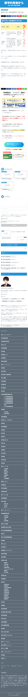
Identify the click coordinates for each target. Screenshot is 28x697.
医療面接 (14, 426)
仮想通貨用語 (14, 625)
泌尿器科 (15, 468)
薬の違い (14, 575)
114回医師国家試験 (15, 406)
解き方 (14, 446)
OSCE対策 (14, 523)
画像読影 (14, 416)
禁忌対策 (14, 491)
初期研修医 (14, 338)
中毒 (14, 443)
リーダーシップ (14, 510)
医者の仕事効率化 (14, 374)
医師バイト (14, 354)
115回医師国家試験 (15, 396)
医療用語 (14, 615)
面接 (14, 456)
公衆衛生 (15, 517)
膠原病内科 (15, 597)
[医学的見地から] (14, 6)
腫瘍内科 (15, 598)
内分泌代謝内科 (15, 587)
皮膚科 (15, 473)
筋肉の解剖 (15, 413)
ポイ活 (14, 344)
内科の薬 (15, 564)
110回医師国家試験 (15, 403)
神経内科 (15, 595)
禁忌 (14, 423)
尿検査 (14, 381)
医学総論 (15, 520)
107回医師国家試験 (14, 537)
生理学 (14, 371)
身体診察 (14, 361)
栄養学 (14, 547)
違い (14, 533)
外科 (14, 602)
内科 (14, 582)
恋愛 (14, 351)
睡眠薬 (15, 562)
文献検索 (14, 488)
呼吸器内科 (15, 584)
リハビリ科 (14, 494)
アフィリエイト (14, 641)
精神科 (15, 470)
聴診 (14, 605)
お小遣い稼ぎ (14, 631)
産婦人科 (15, 503)
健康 (14, 367)
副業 (14, 638)
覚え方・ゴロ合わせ (14, 420)
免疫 (14, 391)
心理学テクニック (14, 645)
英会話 (14, 459)
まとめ (14, 543)
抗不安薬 (15, 572)
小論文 (14, 453)
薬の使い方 (14, 439)
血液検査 (14, 608)
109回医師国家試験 (14, 530)
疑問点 (14, 484)
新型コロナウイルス (14, 550)
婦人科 (15, 507)
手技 (14, 433)
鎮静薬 (15, 570)
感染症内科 (15, 594)
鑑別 (14, 540)
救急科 (14, 387)
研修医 (14, 557)
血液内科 (15, 589)
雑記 (14, 655)
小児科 (15, 505)
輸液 (14, 430)
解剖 (14, 409)
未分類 (14, 618)
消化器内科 (15, 592)
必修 (15, 519)
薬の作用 (14, 560)
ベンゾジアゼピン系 (15, 569)
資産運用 (14, 348)
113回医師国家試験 (15, 398)
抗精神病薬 (15, 567)
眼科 (15, 476)
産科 (14, 463)
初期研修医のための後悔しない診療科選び (12, 301)
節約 (14, 628)
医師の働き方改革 (14, 612)
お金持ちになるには (14, 635)
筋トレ (14, 658)
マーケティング (14, 364)
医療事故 (14, 498)
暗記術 (14, 384)
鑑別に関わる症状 (14, 527)
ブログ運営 (14, 648)
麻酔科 (14, 358)
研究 (14, 436)
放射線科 (15, 475)
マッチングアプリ (14, 334)
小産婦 (14, 501)
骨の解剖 (15, 411)
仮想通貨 (14, 621)
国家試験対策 (14, 513)
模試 (15, 404)
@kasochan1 (4, 294)
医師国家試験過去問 (14, 394)
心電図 (14, 377)
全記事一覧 (18, 693)
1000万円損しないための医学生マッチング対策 (13, 298)
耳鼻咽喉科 (15, 478)
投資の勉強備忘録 (6, 256)
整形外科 (15, 472)
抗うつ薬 (15, 565)
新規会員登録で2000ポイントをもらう (14, 144)
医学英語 (15, 515)
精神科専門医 (14, 341)
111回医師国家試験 (15, 401)
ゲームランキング (14, 651)
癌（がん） (14, 481)
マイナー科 (14, 466)
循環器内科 (15, 590)
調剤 (14, 449)
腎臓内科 (15, 586)
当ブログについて (11, 693)
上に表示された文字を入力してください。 (11, 221)
